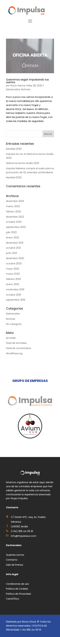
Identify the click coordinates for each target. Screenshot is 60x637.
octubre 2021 (13, 248)
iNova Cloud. (29, 621)
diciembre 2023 (15, 201)
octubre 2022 (14, 222)
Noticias (25, 89)
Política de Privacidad (18, 594)
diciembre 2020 (15, 258)
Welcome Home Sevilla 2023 (22, 163)
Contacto (11, 559)
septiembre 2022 (16, 227)
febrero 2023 (13, 211)
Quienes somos (15, 555)
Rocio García (17, 85)
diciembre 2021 (14, 242)
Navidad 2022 (14, 177)
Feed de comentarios (18, 348)
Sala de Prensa (14, 564)
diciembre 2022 (15, 216)
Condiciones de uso (17, 584)
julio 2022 (11, 232)
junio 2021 (11, 253)
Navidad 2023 (14, 148)
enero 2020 (12, 284)
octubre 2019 (13, 294)
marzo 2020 (13, 273)
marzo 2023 (13, 206)
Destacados (13, 89)
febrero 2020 (13, 279)
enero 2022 (12, 237)
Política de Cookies (17, 588)
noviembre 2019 (15, 289)
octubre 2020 (14, 263)
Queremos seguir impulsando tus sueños (27, 81)
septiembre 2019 (15, 299)
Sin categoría (14, 324)
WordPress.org (14, 353)
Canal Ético (12, 598)
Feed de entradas (16, 343)
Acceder (11, 338)
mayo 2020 (12, 268)
